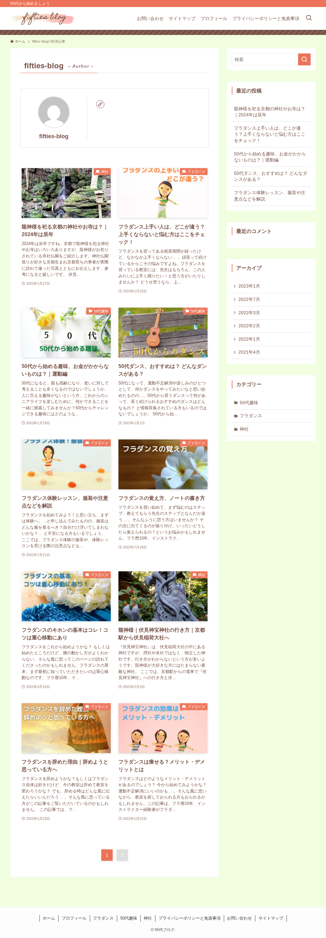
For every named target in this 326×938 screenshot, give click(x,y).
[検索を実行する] (304, 59)
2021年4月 (249, 352)
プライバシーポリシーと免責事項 (190, 918)
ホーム (49, 918)
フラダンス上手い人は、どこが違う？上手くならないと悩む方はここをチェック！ (269, 134)
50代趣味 (249, 402)
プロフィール (74, 918)
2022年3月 (249, 312)
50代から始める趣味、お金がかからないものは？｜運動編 (270, 157)
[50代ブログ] (44, 18)
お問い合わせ (239, 918)
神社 (244, 429)
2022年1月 (249, 339)
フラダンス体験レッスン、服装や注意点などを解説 (269, 195)
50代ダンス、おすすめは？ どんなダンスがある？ (270, 176)
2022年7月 (249, 299)
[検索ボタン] (309, 18)
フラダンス (251, 415)
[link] (100, 104)
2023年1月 (249, 286)
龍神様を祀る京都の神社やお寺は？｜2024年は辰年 (269, 112)
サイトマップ (271, 918)
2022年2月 (249, 325)
